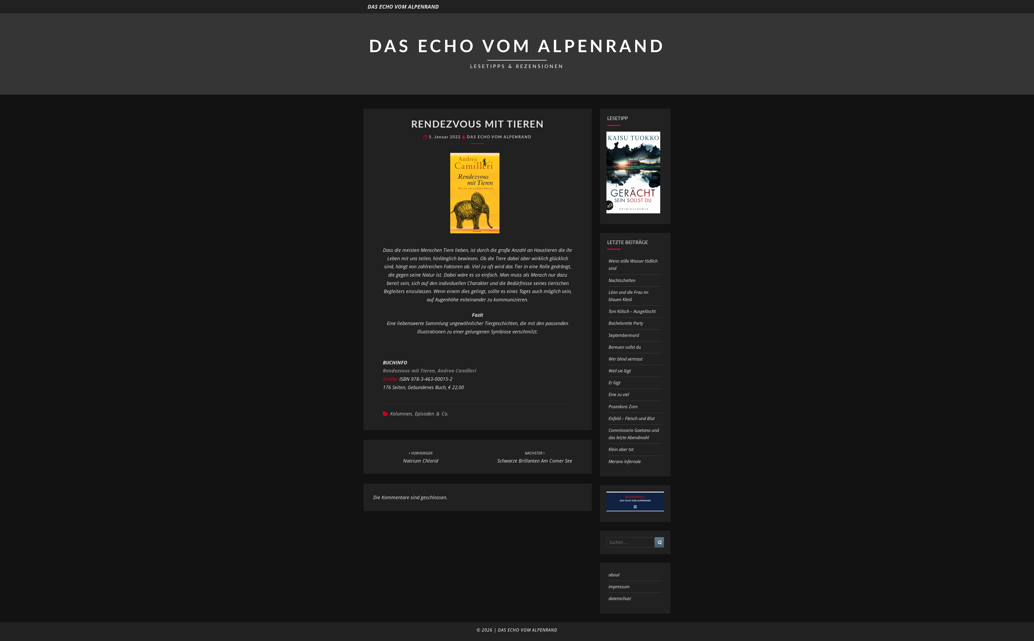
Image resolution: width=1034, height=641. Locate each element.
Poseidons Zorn (623, 407)
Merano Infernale (625, 461)
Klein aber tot (621, 449)
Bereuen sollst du (625, 347)
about (614, 575)
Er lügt (614, 383)
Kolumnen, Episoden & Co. (419, 413)
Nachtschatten (622, 280)
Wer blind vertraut (625, 359)
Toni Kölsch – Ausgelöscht (632, 311)
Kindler (390, 379)
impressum (619, 587)
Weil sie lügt (620, 371)
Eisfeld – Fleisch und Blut (632, 418)
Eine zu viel (619, 394)
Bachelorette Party (626, 323)
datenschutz (620, 598)
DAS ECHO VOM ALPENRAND (403, 6)
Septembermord (624, 335)
